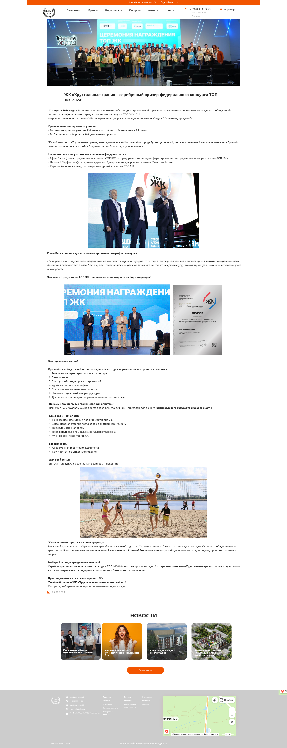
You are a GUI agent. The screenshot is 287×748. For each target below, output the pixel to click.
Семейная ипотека (110, 708)
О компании (147, 697)
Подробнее (166, 2)
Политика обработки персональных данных (143, 743)
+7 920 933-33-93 (200, 8)
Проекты (127, 697)
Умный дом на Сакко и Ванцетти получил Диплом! (78, 651)
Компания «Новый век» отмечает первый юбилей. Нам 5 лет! (122, 652)
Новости (145, 704)
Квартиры (128, 701)
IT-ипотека (107, 704)
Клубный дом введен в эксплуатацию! (162, 651)
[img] (81, 641)
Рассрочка (107, 697)
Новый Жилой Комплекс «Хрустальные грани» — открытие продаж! (208, 652)
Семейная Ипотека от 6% (142, 2)
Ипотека (106, 701)
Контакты (146, 701)
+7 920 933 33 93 (76, 701)
